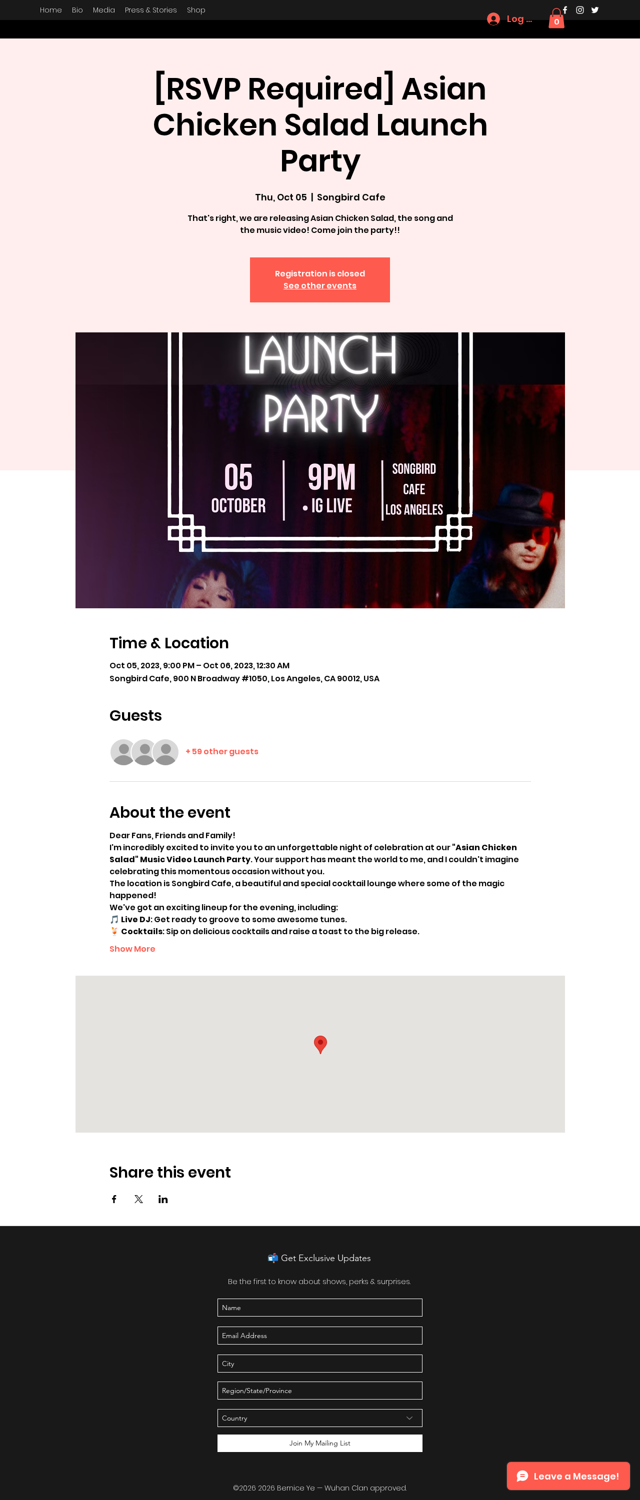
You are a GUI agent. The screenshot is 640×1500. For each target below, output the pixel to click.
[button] (556, 18)
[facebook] (565, 10)
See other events (320, 285)
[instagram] (580, 10)
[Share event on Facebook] (114, 1199)
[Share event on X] (139, 1199)
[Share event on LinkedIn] (163, 1199)
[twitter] (595, 10)
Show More (133, 949)
